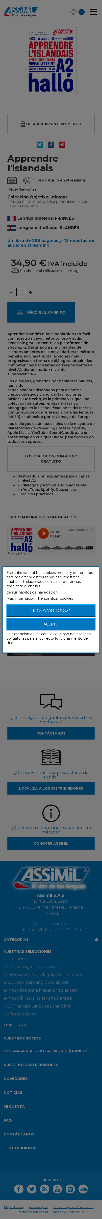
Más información (21, 598)
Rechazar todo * (51, 610)
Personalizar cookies (55, 598)
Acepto (51, 624)
